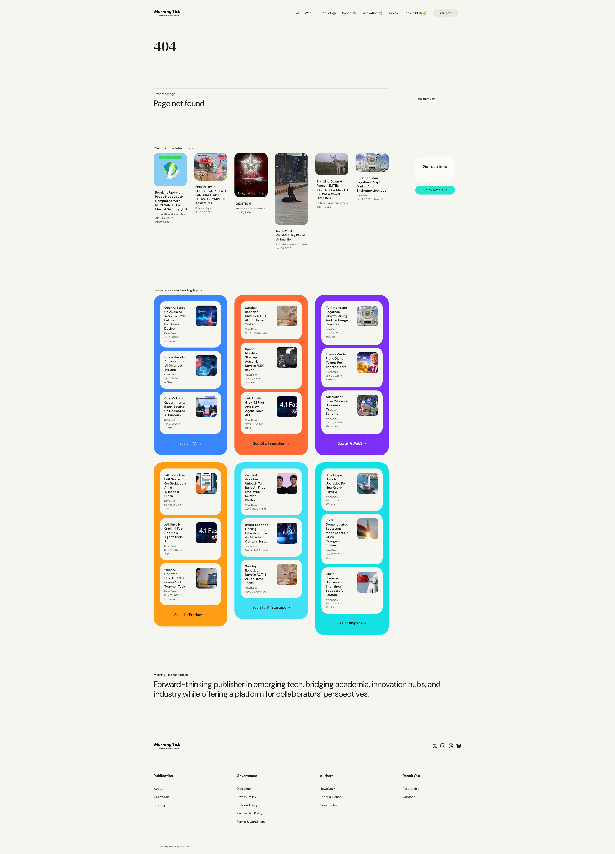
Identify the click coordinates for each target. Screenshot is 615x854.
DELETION (243, 204)
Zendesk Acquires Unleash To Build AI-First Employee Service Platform (255, 487)
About (158, 789)
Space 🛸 (349, 13)
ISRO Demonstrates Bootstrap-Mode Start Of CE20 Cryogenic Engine (337, 532)
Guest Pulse (328, 805)
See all (188, 443)
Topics (393, 13)
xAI (249, 427)
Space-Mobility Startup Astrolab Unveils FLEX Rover (254, 359)
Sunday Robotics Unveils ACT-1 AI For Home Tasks (255, 316)
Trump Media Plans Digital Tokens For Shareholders (336, 360)
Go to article (435, 166)
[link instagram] (442, 745)
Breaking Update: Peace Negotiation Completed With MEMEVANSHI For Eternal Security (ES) (171, 200)
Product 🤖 (328, 13)
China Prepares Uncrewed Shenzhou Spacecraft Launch (334, 584)
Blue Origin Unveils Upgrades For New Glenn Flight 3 (336, 483)
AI (297, 13)
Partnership (411, 789)
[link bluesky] (458, 745)
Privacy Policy (246, 797)
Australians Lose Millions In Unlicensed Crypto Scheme (337, 405)
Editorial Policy (247, 805)
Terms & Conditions (251, 822)
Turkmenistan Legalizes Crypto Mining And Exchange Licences (371, 184)
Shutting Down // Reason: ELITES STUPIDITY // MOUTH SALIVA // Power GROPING (332, 189)
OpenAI (171, 341)
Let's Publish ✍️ (415, 13)
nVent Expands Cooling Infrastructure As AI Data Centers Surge (256, 533)
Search (446, 13)
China (170, 382)
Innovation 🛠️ (372, 13)
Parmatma (163, 221)
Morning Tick (167, 846)
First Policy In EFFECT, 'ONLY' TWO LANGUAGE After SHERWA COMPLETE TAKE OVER (210, 195)
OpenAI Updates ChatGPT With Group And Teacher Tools (175, 578)
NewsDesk (363, 195)
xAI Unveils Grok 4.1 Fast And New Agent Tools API (254, 406)
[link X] (434, 745)
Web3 (309, 13)
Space (251, 382)
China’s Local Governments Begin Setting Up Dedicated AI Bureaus (174, 406)
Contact (409, 797)
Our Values (162, 797)
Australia (333, 426)
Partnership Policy (249, 813)
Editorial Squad (164, 214)
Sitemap (160, 805)
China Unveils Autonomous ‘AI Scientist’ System (174, 363)
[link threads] (450, 745)
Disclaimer (244, 789)
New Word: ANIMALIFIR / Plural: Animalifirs (290, 235)
